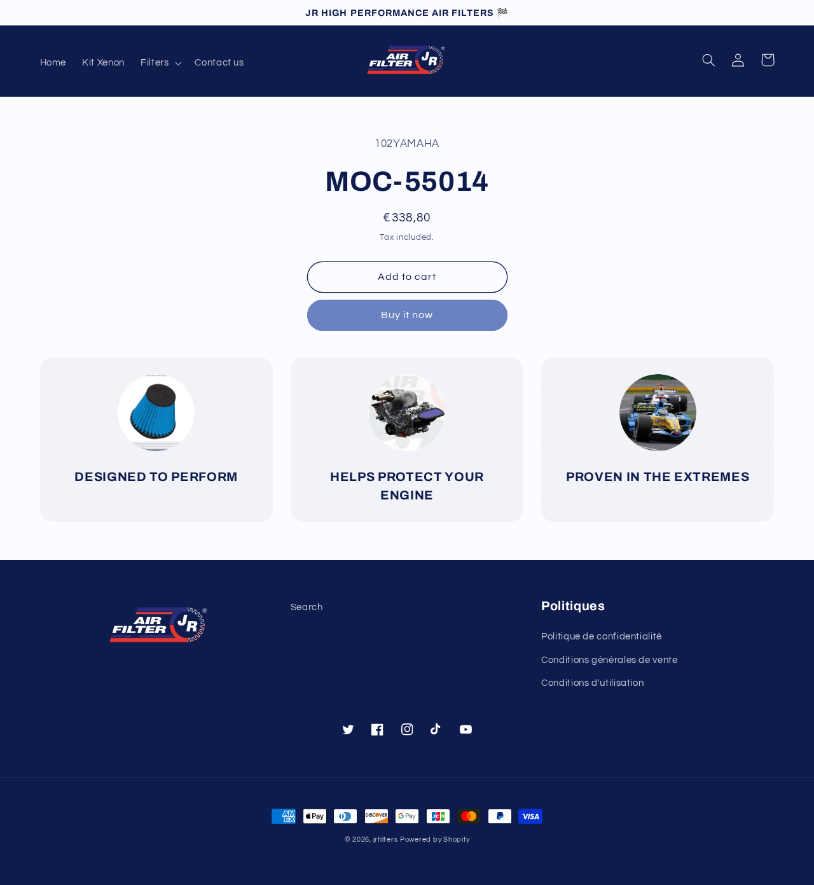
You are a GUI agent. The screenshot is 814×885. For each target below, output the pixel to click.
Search (307, 607)
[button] (159, 63)
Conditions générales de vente (609, 660)
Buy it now (407, 315)
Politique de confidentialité (601, 636)
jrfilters (385, 839)
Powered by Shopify (434, 839)
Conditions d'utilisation (592, 683)
